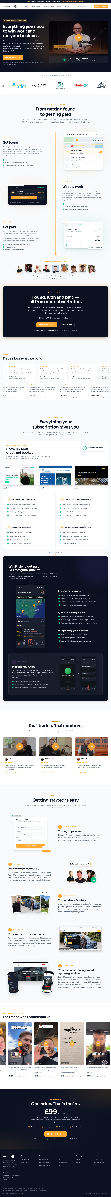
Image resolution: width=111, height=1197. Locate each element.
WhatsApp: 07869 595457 (8, 1178)
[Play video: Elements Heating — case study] (55, 746)
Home (27, 6)
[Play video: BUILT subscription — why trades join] (78, 37)
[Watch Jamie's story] (31, 1043)
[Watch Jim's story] (57, 1043)
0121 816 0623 (84, 6)
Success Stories (49, 6)
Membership (25, 1159)
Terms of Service (99, 1162)
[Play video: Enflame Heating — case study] (91, 746)
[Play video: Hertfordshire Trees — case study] (19, 746)
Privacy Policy (98, 1159)
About (59, 6)
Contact (66, 6)
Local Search (36, 6)
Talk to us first (67, 325)
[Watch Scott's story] (83, 1043)
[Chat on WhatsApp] (91, 6)
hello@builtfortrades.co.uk (10, 1175)
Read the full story (10, 772)
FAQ (59, 1165)
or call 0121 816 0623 (71, 1139)
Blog (59, 1159)
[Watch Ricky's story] (5, 1043)
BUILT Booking (43, 1159)
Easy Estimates (44, 1162)
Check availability (100, 6)
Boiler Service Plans (45, 1165)
